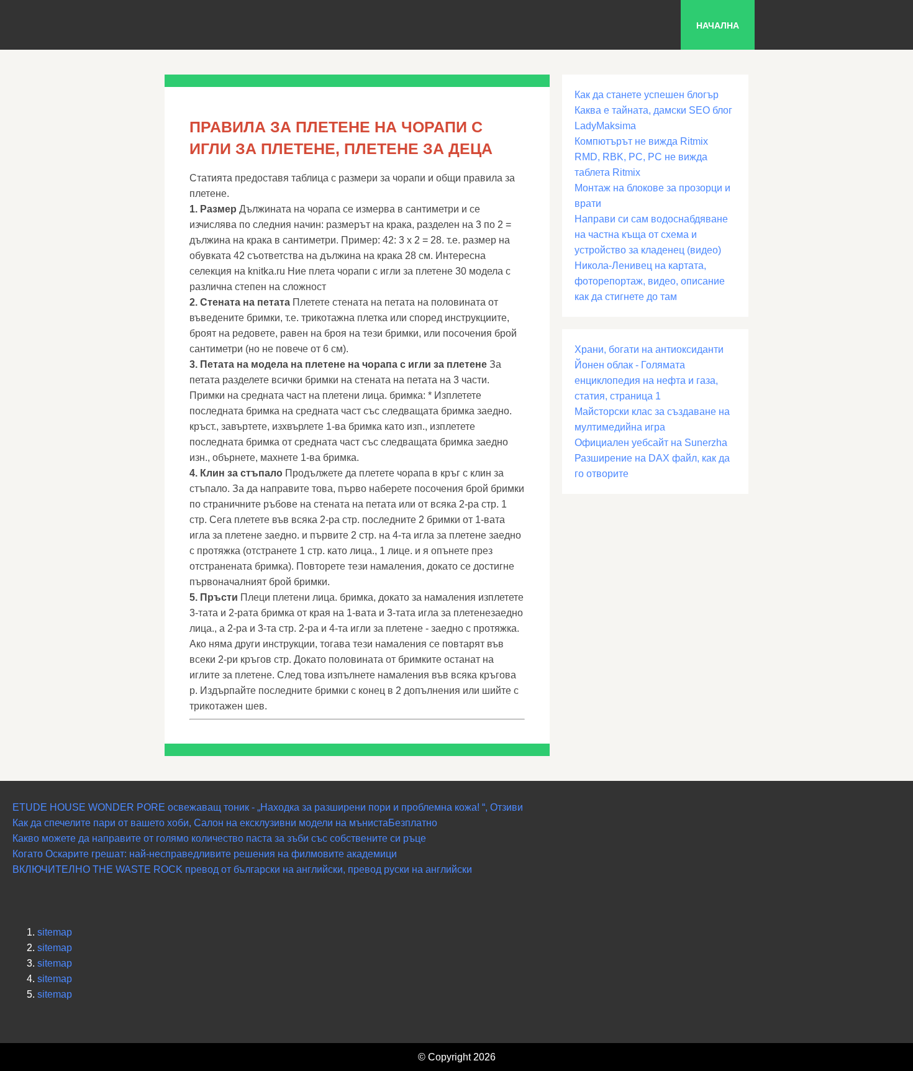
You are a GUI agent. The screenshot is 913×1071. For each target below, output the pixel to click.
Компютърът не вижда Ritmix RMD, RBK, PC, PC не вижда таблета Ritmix (641, 157)
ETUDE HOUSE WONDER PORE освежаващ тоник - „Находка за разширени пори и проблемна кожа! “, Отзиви (267, 807)
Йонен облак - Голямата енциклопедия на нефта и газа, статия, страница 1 (646, 380)
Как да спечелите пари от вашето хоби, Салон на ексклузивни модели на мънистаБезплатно (224, 823)
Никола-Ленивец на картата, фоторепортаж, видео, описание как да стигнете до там (650, 281)
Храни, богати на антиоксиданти (649, 349)
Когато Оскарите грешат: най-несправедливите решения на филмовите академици (204, 854)
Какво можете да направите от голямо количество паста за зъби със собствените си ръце (219, 838)
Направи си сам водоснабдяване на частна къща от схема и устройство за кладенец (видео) (651, 234)
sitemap (54, 932)
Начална (717, 25)
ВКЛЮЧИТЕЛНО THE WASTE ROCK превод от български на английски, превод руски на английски (242, 869)
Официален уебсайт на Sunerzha (651, 442)
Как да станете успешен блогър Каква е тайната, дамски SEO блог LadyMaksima (653, 110)
